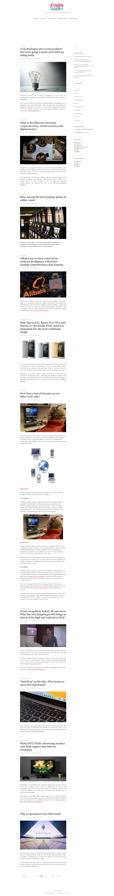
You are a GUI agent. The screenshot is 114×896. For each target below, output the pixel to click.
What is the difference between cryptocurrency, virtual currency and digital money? (41, 126)
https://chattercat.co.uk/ (80, 229)
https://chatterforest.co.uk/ (81, 228)
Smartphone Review (25, 319)
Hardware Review (25, 608)
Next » (58, 876)
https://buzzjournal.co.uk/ (81, 224)
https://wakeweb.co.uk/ (80, 260)
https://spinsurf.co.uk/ (80, 256)
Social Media (77, 110)
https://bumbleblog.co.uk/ (81, 226)
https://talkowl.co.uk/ (79, 259)
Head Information (78, 202)
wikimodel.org (77, 179)
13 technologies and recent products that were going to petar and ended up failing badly (42, 52)
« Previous (24, 876)
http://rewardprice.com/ (80, 191)
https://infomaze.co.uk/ (80, 240)
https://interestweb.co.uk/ (81, 245)
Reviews (76, 103)
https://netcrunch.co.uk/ (80, 243)
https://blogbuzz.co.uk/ (80, 218)
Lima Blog (76, 150)
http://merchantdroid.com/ (81, 190)
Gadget (76, 93)
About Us (43, 18)
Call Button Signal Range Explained (82, 56)
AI (74, 86)
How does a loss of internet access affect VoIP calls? (40, 395)
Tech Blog (76, 163)
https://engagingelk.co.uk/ (81, 234)
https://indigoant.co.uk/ (80, 237)
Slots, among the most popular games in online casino (43, 198)
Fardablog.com (78, 145)
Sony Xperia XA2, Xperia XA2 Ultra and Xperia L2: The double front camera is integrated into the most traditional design (42, 327)
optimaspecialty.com (79, 184)
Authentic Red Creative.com (81, 147)
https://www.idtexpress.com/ (42, 587)
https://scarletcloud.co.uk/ (81, 254)
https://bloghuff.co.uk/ (80, 223)
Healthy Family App (79, 205)
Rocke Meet (77, 203)
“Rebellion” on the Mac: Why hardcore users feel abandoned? (42, 683)
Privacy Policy (62, 18)
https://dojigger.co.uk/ (80, 231)
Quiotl (75, 210)
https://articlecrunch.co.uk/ (81, 217)
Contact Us (52, 18)
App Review (77, 90)
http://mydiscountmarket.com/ (82, 195)
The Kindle (59, 890)
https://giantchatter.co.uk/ (81, 235)
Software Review (25, 811)
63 (53, 876)
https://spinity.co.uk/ (79, 257)
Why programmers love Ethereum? (40, 814)
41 (37, 876)
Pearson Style (77, 206)
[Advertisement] (57, 30)
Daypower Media (78, 208)
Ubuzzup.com (77, 142)
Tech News (23, 46)
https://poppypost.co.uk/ (80, 248)
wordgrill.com (77, 187)
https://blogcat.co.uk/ (80, 220)
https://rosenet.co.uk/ (80, 252)
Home (36, 18)
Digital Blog (77, 166)
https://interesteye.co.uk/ (81, 242)
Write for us (73, 18)
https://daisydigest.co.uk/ (80, 232)
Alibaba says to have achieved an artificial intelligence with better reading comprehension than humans (41, 261)
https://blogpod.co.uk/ (80, 221)
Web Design (77, 120)
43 (45, 876)
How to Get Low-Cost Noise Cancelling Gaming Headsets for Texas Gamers (83, 66)
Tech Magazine (78, 161)
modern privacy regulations (36, 576)
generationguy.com (79, 173)
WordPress (51, 893)
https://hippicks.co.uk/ (80, 238)
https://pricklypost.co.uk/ (80, 249)
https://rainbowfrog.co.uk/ (81, 251)
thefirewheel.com (78, 176)
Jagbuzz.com (77, 143)
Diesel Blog (77, 151)
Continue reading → (34, 110)
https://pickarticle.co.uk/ (80, 246)
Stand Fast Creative (79, 148)
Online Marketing (78, 100)
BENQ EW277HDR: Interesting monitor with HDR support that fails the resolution (42, 746)
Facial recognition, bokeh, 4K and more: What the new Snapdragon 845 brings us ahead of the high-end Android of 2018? (43, 614)
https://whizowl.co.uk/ (80, 262)
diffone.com (77, 182)
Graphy (60, 893)
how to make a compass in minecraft (83, 129)
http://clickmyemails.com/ (81, 193)
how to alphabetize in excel (80, 132)
